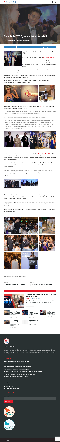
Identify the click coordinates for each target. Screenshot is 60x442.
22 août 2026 (35, 298)
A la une (12, 40)
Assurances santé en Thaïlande (11, 388)
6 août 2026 (31, 317)
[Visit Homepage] (10, 2)
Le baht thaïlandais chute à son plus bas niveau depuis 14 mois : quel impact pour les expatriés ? (15, 323)
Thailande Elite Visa (8, 386)
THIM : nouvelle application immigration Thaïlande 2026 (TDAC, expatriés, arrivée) (33, 313)
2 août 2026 (13, 327)
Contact (6, 383)
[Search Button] (52, 2)
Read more (31, 305)
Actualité (16, 40)
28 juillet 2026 (14, 317)
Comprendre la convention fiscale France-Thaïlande (16, 361)
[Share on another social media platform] (55, 47)
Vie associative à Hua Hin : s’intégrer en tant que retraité (17, 366)
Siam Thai (29, 298)
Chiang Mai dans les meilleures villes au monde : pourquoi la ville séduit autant (51, 312)
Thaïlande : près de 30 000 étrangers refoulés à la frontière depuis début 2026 (33, 322)
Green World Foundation (44, 154)
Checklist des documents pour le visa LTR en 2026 (16, 364)
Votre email (7, 396)
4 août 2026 (49, 316)
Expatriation (8, 294)
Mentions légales (8, 384)
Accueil (5, 381)
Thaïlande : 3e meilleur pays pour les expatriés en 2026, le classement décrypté (23, 371)
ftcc (20, 276)
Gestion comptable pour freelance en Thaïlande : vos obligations (19, 374)
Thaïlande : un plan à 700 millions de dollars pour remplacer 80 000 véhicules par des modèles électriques (15, 313)
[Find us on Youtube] (8, 440)
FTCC (41, 106)
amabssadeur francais (12, 276)
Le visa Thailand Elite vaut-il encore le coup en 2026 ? (16, 376)
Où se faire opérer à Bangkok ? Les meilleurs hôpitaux (16, 369)
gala (24, 276)
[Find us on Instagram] (5, 440)
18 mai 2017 (6, 40)
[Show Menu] (55, 2)
